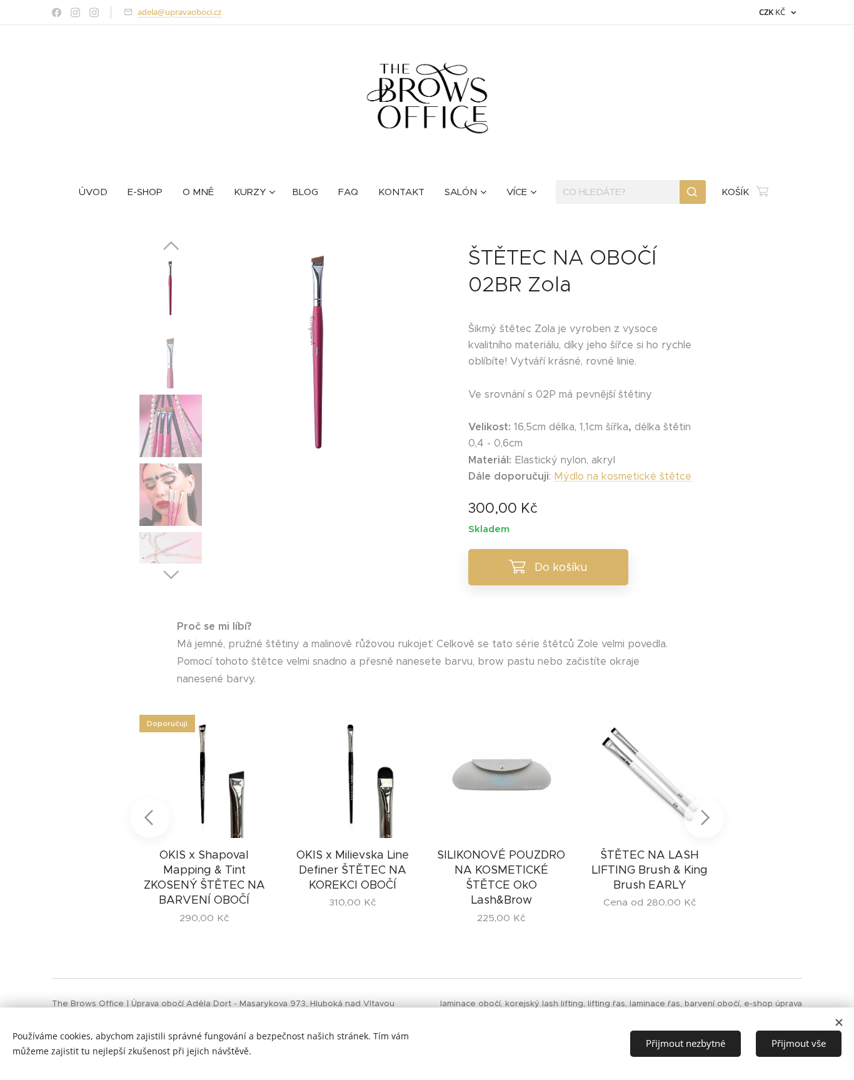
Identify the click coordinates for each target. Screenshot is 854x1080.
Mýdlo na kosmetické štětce (622, 476)
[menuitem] (98, 192)
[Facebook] (56, 12)
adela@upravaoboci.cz (179, 12)
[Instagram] (75, 12)
